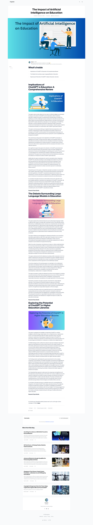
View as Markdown (56, 15)
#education (50, 408)
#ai (35, 408)
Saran (32, 62)
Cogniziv (12, 2)
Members (41, 516)
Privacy (49, 516)
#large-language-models (41, 408)
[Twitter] (44, 508)
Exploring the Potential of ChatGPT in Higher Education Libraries (14, 78)
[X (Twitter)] (34, 61)
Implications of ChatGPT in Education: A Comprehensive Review (14, 71)
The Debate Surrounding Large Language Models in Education (14, 75)
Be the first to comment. (50, 421)
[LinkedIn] (35, 61)
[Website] (48, 508)
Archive (45, 516)
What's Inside (12, 69)
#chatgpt (31, 408)
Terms (52, 516)
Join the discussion (64, 418)
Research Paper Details (33, 190)
